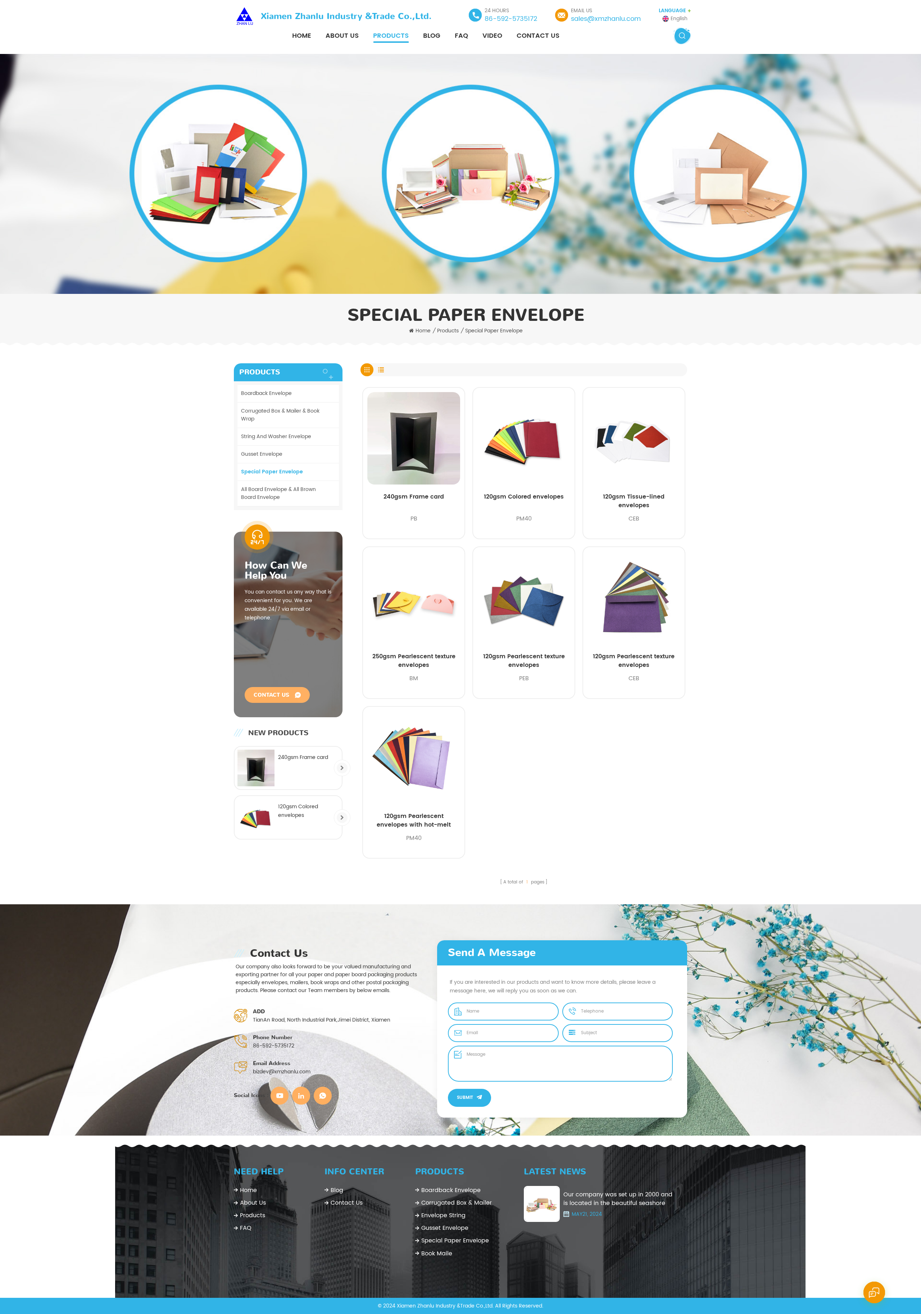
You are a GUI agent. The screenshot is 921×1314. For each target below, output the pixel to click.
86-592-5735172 (511, 19)
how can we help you (276, 570)
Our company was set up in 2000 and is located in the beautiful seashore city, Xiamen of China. (617, 1199)
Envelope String (443, 1215)
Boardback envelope (266, 393)
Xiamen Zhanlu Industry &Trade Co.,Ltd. (346, 16)
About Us (342, 36)
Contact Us (538, 36)
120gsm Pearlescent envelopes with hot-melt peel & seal (414, 820)
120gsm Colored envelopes (524, 496)
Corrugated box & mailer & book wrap (280, 415)
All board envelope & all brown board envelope (278, 493)
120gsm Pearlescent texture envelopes (524, 660)
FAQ (461, 36)
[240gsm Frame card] (256, 768)
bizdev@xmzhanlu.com (281, 1072)
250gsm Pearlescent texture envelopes (413, 660)
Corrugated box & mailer (456, 1202)
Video (492, 36)
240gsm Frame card (414, 496)
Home (301, 36)
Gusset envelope (261, 454)
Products (391, 36)
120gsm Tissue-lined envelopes (633, 501)
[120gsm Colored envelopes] (256, 817)
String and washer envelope (276, 436)
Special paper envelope (494, 331)
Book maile (436, 1253)
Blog (431, 36)
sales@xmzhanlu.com (606, 19)
